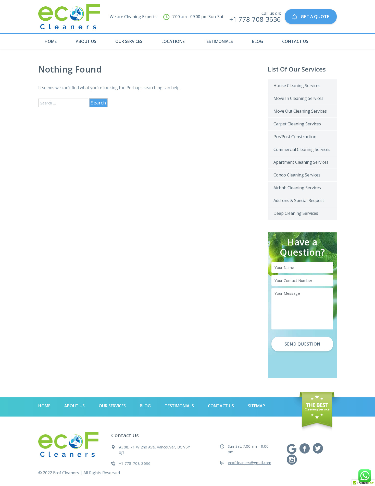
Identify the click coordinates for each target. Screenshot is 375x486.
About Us (86, 41)
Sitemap (256, 406)
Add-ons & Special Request (298, 200)
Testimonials (218, 41)
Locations (173, 41)
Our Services (128, 41)
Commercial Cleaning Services (301, 149)
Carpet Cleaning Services (297, 124)
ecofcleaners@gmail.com (249, 462)
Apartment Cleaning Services (301, 162)
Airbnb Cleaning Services (297, 188)
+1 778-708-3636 (135, 463)
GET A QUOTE (314, 16)
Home (51, 41)
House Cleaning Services (296, 85)
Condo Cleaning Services (296, 175)
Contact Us (295, 41)
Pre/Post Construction (294, 136)
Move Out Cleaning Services (300, 111)
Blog (257, 41)
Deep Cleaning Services (295, 213)
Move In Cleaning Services (298, 98)
